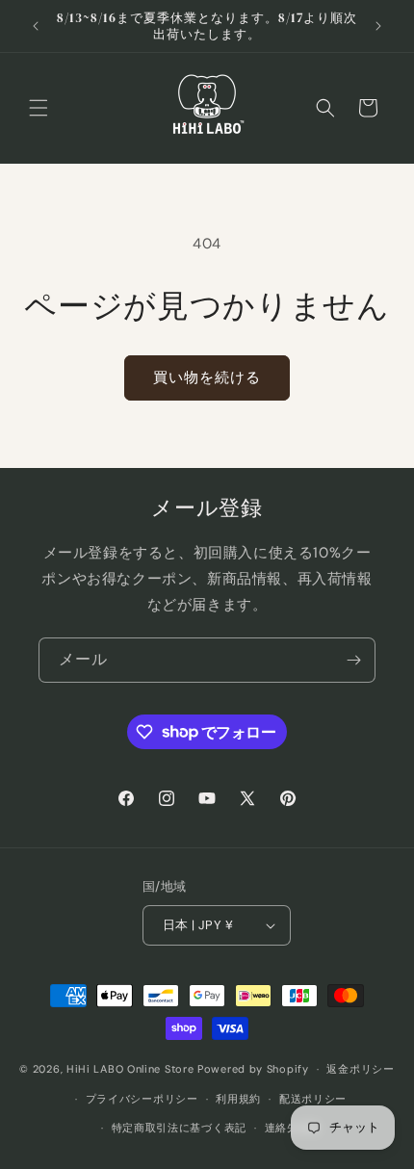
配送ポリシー (313, 1098)
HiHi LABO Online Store (130, 1069)
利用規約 (238, 1098)
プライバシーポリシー (142, 1098)
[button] (38, 108)
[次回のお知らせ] (378, 26)
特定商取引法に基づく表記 (179, 1127)
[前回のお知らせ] (35, 26)
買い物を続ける (207, 377)
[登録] (353, 660)
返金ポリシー (360, 1069)
